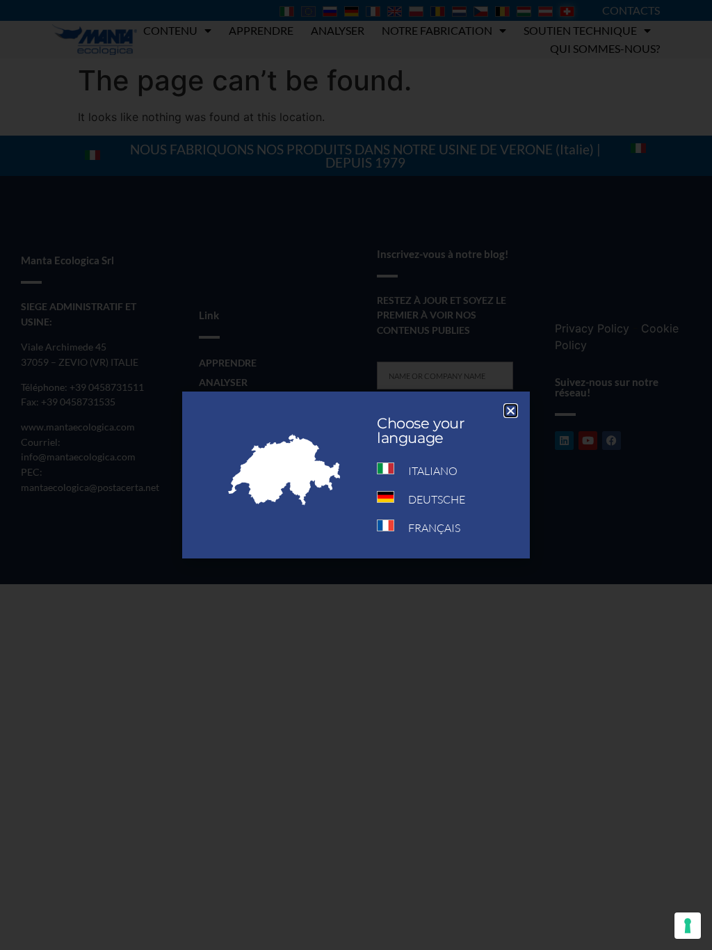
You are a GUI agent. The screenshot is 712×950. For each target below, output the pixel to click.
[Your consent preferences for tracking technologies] (687, 925)
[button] (510, 410)
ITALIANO (433, 471)
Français (434, 528)
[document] (356, 475)
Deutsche (436, 499)
